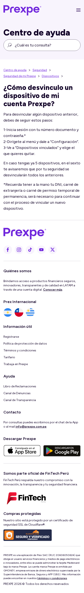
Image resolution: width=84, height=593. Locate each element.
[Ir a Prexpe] (39, 233)
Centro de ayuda (14, 70)
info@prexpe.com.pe (31, 426)
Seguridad (40, 70)
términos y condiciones (52, 578)
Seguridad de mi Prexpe (19, 76)
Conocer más (52, 289)
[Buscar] (9, 45)
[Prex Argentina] (7, 312)
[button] (76, 10)
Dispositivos (50, 76)
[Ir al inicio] (22, 10)
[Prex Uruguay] (30, 312)
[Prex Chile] (19, 312)
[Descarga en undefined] (22, 450)
